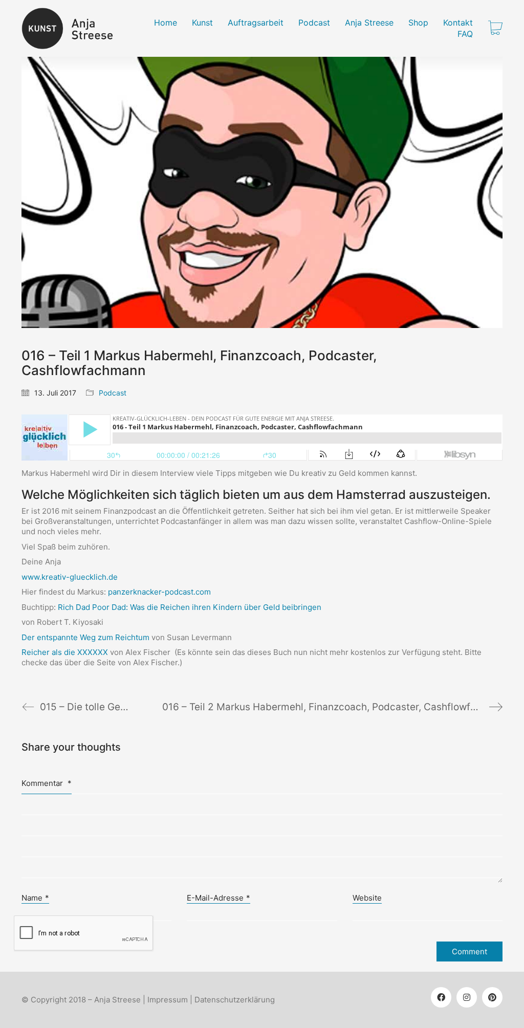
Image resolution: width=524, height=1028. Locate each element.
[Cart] (495, 28)
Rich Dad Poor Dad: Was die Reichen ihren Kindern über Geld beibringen (189, 607)
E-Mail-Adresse (218, 898)
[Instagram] (466, 997)
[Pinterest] (492, 997)
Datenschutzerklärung (234, 999)
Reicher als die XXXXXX (64, 652)
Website (367, 898)
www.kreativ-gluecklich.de (69, 577)
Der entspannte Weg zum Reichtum (85, 637)
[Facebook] (441, 997)
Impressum (167, 999)
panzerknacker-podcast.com (159, 592)
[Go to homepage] (73, 28)
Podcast (112, 392)
